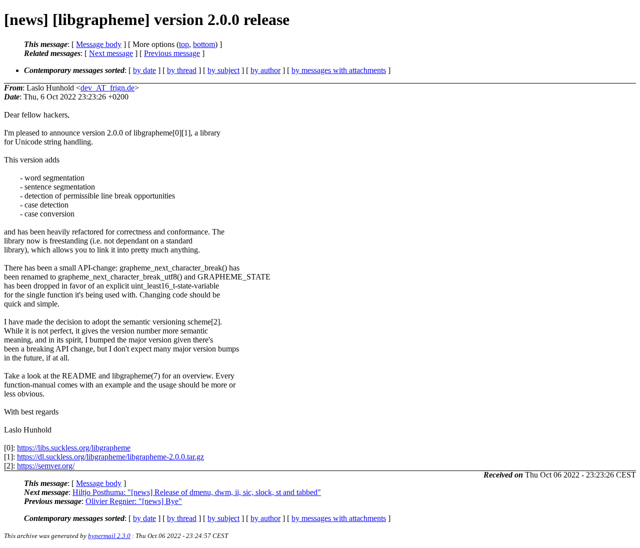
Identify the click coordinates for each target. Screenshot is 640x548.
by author (265, 70)
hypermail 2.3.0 (109, 536)
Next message (111, 53)
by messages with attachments (339, 70)
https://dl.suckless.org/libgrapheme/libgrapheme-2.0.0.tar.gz (110, 456)
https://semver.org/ (45, 466)
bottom (204, 44)
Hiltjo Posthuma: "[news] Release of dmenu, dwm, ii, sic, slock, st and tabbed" (196, 492)
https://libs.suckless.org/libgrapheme (73, 448)
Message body (99, 44)
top (184, 44)
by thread (181, 70)
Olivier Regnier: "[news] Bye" (134, 501)
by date (144, 70)
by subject (224, 70)
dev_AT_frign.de (107, 88)
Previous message (172, 53)
